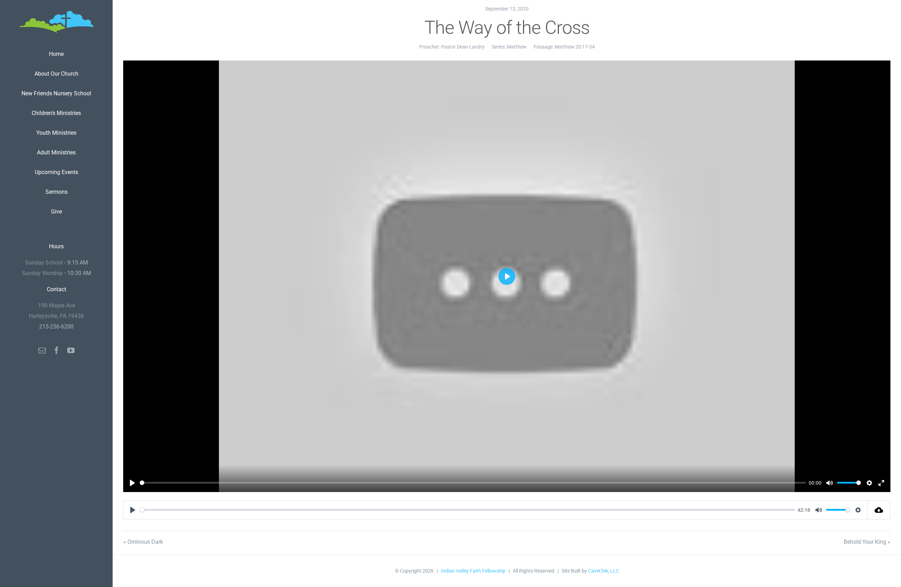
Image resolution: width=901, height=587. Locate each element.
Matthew (517, 47)
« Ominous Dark (143, 541)
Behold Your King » (867, 541)
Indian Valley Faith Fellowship (473, 571)
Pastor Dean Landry (463, 47)
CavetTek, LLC (603, 571)
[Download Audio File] (879, 509)
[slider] (473, 482)
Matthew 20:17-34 (575, 47)
